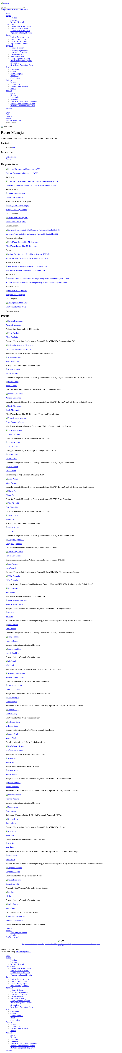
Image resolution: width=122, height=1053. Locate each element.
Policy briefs (15, 78)
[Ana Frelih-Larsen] (13, 357)
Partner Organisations (18, 933)
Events (13, 95)
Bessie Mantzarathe (13, 410)
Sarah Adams (11, 823)
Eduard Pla (10, 495)
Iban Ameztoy (11, 592)
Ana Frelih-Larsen (13, 361)
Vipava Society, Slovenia (19, 44)
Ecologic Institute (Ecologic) (16, 210)
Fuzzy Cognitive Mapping (20, 59)
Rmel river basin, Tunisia (19, 29)
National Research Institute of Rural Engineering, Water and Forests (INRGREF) (36, 283)
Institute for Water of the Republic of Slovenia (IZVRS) (27, 258)
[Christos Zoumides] (14, 430)
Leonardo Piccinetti (13, 689)
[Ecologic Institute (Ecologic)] (17, 206)
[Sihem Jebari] (11, 856)
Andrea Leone (11, 386)
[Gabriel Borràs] (12, 527)
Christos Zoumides (13, 434)
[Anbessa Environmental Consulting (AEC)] (23, 169)
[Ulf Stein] (10, 892)
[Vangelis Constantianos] (15, 916)
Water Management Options (21, 61)
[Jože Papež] (11, 661)
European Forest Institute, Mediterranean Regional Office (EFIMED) (32, 234)
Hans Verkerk (11, 568)
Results (8, 67)
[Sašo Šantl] (10, 843)
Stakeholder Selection (18, 52)
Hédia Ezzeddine (12, 580)
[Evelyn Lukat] (12, 515)
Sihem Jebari (10, 860)
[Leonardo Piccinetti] (14, 685)
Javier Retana (11, 629)
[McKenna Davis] (13, 722)
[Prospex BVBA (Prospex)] (16, 291)
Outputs (9, 80)
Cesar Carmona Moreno (15, 422)
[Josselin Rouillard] (13, 649)
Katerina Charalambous (14, 677)
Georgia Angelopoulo (14, 544)
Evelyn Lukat (11, 519)
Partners (13, 20)
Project (8, 16)
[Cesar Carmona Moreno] (16, 418)
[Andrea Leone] (12, 382)
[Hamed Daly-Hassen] (14, 552)
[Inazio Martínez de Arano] (16, 600)
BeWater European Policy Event (22, 106)
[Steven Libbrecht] (13, 880)
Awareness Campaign (18, 56)
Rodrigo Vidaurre (12, 799)
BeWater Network (17, 22)
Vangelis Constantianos (14, 920)
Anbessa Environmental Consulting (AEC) (22, 173)
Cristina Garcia (11, 459)
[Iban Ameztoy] (12, 588)
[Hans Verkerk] (12, 564)
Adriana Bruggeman (13, 325)
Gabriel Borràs (11, 531)
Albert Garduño (12, 337)
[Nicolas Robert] (12, 770)
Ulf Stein (9, 896)
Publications (15, 84)
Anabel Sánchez (12, 374)
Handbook (14, 76)
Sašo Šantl (10, 847)
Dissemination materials (19, 86)
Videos (13, 89)
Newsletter (24, 9)
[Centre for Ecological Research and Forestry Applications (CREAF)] (32, 181)
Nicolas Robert (11, 775)
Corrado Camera (12, 446)
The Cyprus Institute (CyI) (16, 307)
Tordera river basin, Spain (20, 31)
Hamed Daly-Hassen (13, 556)
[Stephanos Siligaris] (14, 868)
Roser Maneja (11, 811)
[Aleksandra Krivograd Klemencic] (19, 345)
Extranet (15, 9)
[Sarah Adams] (12, 819)
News (12, 93)
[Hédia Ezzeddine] (13, 576)
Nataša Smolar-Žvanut (14, 750)
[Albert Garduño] (13, 333)
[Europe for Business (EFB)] (17, 218)
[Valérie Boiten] (12, 904)
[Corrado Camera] (13, 442)
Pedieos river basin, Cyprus (20, 26)
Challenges (14, 69)
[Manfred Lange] (12, 710)
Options (13, 71)
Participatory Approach (19, 50)
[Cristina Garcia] (12, 455)
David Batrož (11, 471)
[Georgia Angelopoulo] (15, 540)
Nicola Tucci (10, 762)
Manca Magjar (11, 702)
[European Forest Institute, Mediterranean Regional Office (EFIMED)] (33, 230)
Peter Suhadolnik (12, 787)
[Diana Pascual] (12, 479)
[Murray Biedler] (12, 734)
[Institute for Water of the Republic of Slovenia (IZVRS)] (27, 254)
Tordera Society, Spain (19, 41)
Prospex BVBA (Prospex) (15, 295)
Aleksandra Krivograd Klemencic (18, 349)
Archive (9, 91)
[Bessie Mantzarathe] (14, 406)
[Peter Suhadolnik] (13, 783)
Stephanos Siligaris (13, 872)
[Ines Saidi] (10, 613)
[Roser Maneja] (12, 807)
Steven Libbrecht (12, 884)
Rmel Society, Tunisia (18, 39)
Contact (9, 108)
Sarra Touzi (10, 835)
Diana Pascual (11, 483)
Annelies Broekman (13, 120)
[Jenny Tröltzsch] (12, 637)
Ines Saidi (9, 617)
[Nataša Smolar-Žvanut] (15, 746)
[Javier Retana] (12, 625)
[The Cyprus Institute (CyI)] (17, 303)
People (8, 118)
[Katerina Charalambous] (15, 673)
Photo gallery (15, 97)
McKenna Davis (12, 726)
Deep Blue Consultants (14, 197)
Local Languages (16, 54)
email (14, 148)
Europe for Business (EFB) (16, 222)
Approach (9, 46)
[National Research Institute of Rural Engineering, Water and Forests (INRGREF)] (37, 278)
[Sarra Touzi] (11, 831)
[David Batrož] (12, 467)
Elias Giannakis (12, 507)
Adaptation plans (16, 74)
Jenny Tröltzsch (12, 641)
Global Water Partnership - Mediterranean (21, 246)
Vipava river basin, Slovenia (21, 33)
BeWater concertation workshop (22, 104)
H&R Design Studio (23, 952)
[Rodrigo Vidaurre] (13, 795)
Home (8, 14)
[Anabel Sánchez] (13, 369)
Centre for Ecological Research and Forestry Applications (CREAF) (31, 185)
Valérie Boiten (11, 908)
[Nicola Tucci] (11, 758)
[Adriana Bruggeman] (14, 321)
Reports (13, 82)
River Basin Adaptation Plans (21, 65)
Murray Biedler (11, 738)
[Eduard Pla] (11, 491)
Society (8, 35)
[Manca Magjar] (12, 698)
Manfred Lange (11, 714)
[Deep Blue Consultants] (15, 193)
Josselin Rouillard (12, 653)
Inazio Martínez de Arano (15, 604)
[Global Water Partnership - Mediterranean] (22, 242)
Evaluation (14, 63)
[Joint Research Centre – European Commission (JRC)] (27, 266)
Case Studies (10, 24)
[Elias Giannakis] (12, 503)
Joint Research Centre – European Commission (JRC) (26, 270)
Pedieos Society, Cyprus (19, 37)
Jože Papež (10, 665)
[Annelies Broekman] (14, 394)
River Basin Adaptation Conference (23, 101)
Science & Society (17, 48)
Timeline (13, 18)
